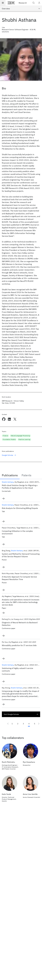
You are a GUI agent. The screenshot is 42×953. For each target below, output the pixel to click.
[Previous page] (8, 723)
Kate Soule (6, 794)
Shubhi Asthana (8, 482)
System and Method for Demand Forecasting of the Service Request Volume (20, 555)
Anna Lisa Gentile (30, 794)
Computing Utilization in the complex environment (17, 532)
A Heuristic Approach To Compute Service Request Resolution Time (19, 578)
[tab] (10, 475)
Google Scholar (7, 455)
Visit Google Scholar (11, 714)
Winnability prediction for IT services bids (19, 645)
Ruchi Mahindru (8, 762)
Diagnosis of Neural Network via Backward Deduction (19, 623)
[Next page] (38, 723)
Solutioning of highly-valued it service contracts (17, 669)
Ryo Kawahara (29, 762)
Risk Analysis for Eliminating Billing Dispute (20, 508)
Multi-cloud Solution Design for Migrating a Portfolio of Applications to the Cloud (19, 486)
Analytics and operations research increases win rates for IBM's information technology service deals (20, 602)
